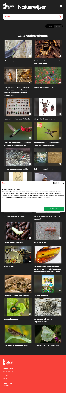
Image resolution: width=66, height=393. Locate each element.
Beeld (59, 26)
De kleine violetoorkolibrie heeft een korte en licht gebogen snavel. (17, 144)
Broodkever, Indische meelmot (15, 216)
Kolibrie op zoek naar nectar (44, 87)
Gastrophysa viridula (11, 319)
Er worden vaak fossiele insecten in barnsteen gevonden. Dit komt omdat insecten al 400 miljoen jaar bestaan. (47, 269)
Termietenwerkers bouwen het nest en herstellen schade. (48, 62)
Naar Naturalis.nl (8, 371)
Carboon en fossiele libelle (43, 169)
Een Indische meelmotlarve (13, 243)
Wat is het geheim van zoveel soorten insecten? (47, 218)
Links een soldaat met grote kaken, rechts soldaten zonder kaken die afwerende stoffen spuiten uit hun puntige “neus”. (16, 91)
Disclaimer (6, 385)
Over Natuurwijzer (8, 376)
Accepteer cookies (54, 208)
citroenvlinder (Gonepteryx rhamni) (46, 345)
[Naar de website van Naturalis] (34, 362)
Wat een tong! (9, 61)
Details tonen (57, 204)
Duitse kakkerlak (40, 243)
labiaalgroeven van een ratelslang (16, 169)
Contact (5, 378)
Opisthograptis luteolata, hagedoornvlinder (43, 320)
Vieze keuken (9, 266)
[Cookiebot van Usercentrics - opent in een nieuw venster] (54, 183)
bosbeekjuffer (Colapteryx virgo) (16, 345)
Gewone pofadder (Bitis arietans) (16, 295)
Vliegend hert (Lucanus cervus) (44, 119)
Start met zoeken (8, 368)
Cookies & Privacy (8, 383)
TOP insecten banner (41, 295)
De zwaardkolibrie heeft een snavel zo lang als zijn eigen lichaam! (47, 144)
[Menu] (61, 6)
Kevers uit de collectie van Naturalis (17, 119)
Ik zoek (7, 16)
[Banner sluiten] (63, 183)
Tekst (50, 26)
